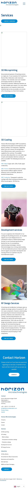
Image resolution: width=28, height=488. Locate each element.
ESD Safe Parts (4, 462)
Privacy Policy (4, 410)
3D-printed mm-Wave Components (9, 456)
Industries (4, 451)
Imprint (3, 412)
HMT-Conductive (5, 177)
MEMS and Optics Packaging (7, 464)
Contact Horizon (9, 21)
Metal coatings (5, 437)
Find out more (8, 96)
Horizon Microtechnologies (8, 417)
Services (3, 429)
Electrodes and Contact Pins (7, 459)
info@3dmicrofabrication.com (9, 408)
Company (3, 420)
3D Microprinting (5, 432)
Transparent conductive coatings (9, 439)
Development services (6, 444)
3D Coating (3, 434)
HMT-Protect (4, 169)
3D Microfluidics (4, 454)
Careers (3, 422)
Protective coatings (6, 442)
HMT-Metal (4, 164)
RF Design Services (5, 447)
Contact (14, 375)
